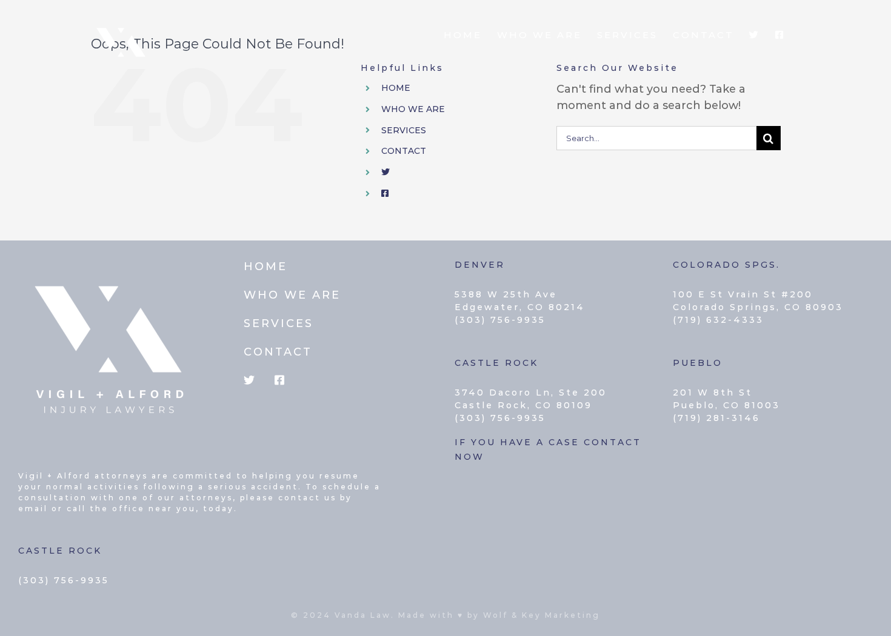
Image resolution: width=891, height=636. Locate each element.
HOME (395, 87)
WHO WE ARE (413, 109)
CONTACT (403, 150)
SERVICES (403, 130)
